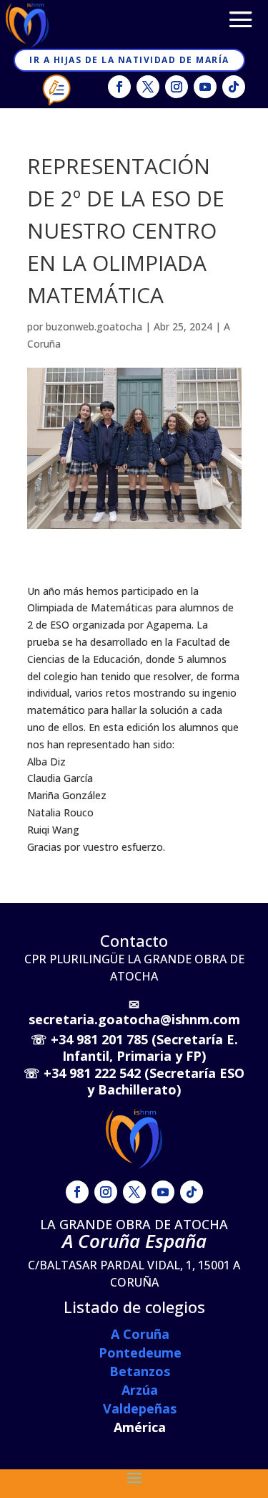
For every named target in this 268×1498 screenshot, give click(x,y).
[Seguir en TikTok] (233, 86)
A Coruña (140, 1333)
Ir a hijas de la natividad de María (129, 60)
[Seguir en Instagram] (176, 86)
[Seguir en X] (148, 86)
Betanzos (139, 1371)
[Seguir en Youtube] (205, 86)
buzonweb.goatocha (94, 326)
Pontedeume (140, 1352)
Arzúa (139, 1389)
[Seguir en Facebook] (119, 86)
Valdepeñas (140, 1408)
